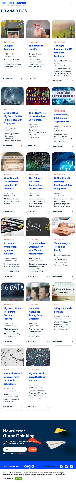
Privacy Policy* (18, 453)
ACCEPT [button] (18, 478)
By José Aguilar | (10, 128)
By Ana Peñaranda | (11, 258)
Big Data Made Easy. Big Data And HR (37, 377)
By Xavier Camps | (36, 54)
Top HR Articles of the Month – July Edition (37, 116)
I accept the (14, 453)
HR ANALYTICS (9, 42)
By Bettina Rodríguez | (62, 317)
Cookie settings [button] (8, 478)
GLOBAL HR (33, 109)
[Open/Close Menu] (72, 3)
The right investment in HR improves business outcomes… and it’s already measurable (63, 56)
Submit (33, 449)
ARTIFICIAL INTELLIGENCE (59, 110)
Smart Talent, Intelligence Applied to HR (61, 118)
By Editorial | (8, 54)
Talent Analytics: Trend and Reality (63, 247)
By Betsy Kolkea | (35, 258)
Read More (7, 79)
